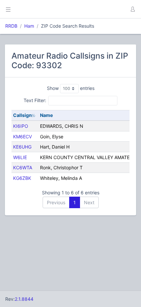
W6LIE (20, 157)
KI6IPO (20, 126)
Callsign (22, 115)
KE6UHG (22, 147)
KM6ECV (22, 136)
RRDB (11, 26)
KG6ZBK (22, 178)
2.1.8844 (24, 299)
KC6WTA (22, 167)
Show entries (70, 88)
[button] (132, 9)
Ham (29, 26)
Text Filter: (35, 100)
